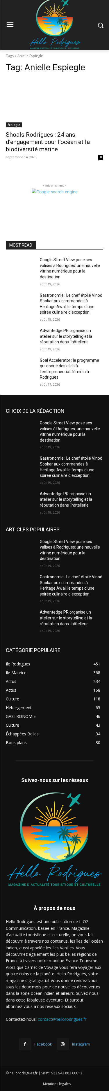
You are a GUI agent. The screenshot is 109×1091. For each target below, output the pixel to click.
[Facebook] (25, 1044)
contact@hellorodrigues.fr (62, 1019)
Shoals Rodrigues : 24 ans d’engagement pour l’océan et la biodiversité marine (48, 142)
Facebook (43, 1044)
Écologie (14, 125)
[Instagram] (63, 1044)
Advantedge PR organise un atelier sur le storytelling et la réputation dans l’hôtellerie (66, 336)
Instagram (81, 1044)
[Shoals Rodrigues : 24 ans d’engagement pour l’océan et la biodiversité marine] (54, 102)
